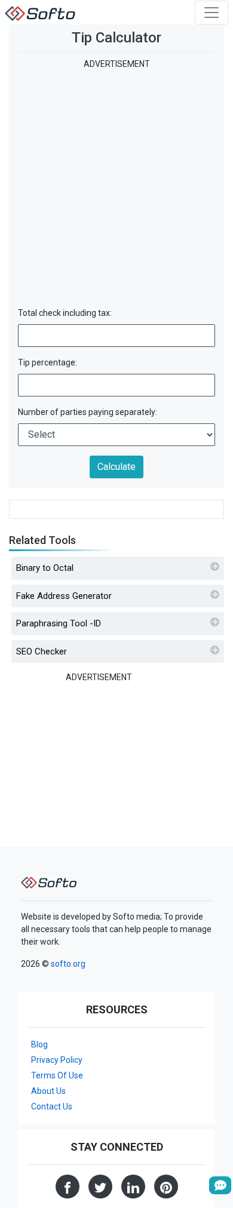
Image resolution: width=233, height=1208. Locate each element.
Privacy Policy (56, 1060)
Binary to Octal (44, 567)
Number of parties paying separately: (87, 412)
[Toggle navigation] (211, 12)
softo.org (68, 964)
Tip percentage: (47, 362)
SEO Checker (41, 651)
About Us (48, 1091)
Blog (39, 1044)
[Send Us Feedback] (220, 1185)
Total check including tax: (65, 313)
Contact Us (51, 1106)
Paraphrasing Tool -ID (58, 623)
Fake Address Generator (64, 596)
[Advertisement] (116, 186)
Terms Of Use (57, 1075)
